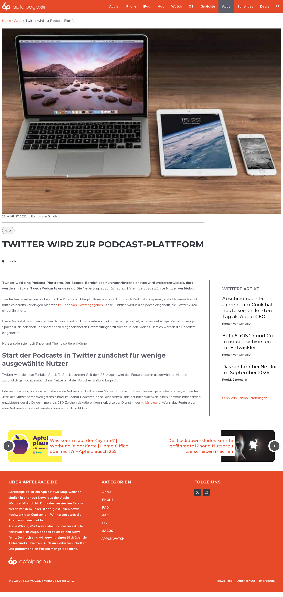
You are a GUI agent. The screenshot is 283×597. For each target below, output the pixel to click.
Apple (113, 6)
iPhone (130, 6)
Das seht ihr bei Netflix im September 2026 (249, 370)
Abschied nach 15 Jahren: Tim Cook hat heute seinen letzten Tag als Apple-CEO (247, 307)
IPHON (106, 500)
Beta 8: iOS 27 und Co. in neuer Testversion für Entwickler (248, 341)
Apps (226, 6)
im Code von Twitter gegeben (80, 305)
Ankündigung (150, 402)
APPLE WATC (111, 539)
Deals (264, 6)
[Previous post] (8, 446)
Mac (161, 6)
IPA (103, 507)
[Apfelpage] (24, 6)
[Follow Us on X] (197, 492)
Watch (176, 6)
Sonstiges (245, 6)
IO (103, 523)
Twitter (13, 261)
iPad (146, 6)
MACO (106, 531)
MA (103, 515)
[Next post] (274, 446)
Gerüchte (207, 6)
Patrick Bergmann (234, 379)
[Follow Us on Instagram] (206, 492)
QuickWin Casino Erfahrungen (244, 398)
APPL (105, 492)
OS (191, 6)
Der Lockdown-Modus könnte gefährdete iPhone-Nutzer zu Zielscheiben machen (200, 446)
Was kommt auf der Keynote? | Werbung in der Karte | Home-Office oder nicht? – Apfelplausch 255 (89, 446)
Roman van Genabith (236, 324)
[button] (278, 6)
